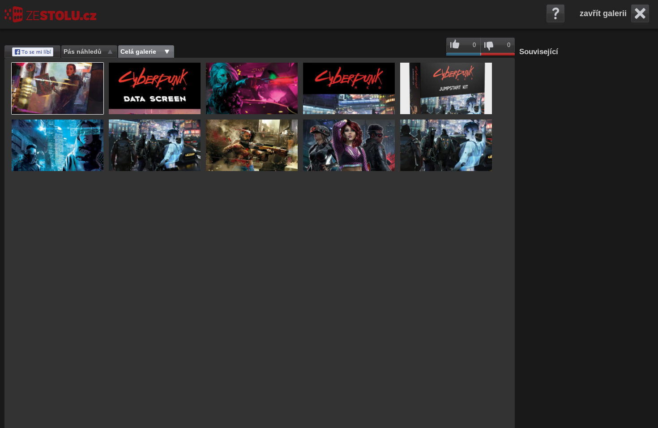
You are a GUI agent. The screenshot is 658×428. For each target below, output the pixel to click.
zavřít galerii (603, 13)
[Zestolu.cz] (50, 14)
